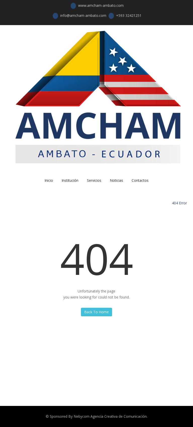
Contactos (140, 180)
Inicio (48, 180)
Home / (165, 203)
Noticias (116, 180)
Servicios (94, 180)
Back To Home (96, 312)
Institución (70, 180)
